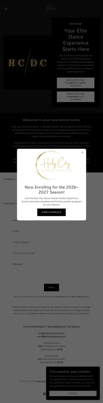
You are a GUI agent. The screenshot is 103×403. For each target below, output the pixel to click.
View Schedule (52, 212)
